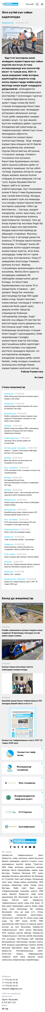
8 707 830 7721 (9, 1002)
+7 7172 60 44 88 (10, 983)
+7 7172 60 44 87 (10, 986)
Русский (29, 4)
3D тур (5, 1009)
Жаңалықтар (7, 23)
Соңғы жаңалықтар (13, 387)
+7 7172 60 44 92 (10, 980)
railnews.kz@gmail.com (12, 989)
